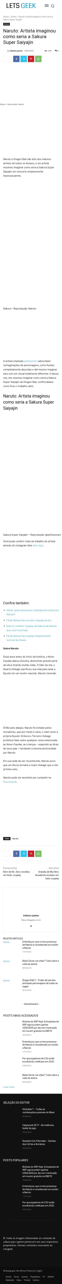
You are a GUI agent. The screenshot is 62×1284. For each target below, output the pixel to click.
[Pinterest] (31, 59)
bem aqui (38, 545)
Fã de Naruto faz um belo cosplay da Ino (29, 620)
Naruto (15, 838)
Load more (8, 1087)
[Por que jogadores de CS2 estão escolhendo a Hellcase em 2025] (11, 1063)
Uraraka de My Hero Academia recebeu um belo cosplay (47, 875)
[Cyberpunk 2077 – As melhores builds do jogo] (11, 1130)
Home (6, 16)
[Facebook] (16, 59)
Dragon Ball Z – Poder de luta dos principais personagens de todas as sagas (40, 983)
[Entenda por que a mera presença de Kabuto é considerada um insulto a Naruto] (11, 949)
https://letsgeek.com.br (31, 920)
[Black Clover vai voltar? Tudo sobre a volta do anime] (11, 969)
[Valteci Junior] (5, 50)
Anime (14, 16)
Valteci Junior (16, 50)
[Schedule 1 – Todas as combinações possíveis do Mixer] (11, 1114)
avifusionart (31, 361)
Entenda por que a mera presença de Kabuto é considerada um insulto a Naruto (40, 944)
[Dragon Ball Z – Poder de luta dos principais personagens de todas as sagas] (11, 988)
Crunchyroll (9, 781)
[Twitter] (24, 59)
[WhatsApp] (38, 59)
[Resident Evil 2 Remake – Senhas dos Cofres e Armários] (11, 1145)
